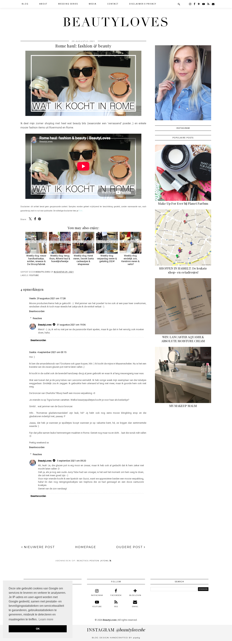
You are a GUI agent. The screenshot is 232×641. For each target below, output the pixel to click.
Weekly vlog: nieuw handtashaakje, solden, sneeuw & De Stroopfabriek (36, 259)
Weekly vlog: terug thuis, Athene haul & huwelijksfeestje (59, 258)
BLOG (25, 4)
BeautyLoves (116, 22)
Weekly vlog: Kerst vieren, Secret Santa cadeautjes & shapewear (83, 259)
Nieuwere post (39, 547)
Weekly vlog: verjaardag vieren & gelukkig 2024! (107, 258)
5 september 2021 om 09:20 (71, 460)
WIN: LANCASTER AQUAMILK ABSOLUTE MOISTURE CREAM (183, 339)
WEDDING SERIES (68, 4)
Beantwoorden (37, 311)
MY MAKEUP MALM (183, 406)
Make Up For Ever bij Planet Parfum (183, 203)
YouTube (34, 275)
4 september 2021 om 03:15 (51, 352)
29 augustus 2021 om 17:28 (51, 298)
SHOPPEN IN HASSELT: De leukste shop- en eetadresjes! (183, 270)
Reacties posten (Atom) (93, 560)
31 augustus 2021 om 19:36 (71, 324)
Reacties (37, 318)
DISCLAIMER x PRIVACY (142, 4)
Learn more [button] (46, 619)
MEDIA (92, 4)
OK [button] (38, 628)
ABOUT (43, 4)
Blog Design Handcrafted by (116, 637)
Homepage (85, 547)
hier (80, 210)
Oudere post (130, 547)
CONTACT (112, 4)
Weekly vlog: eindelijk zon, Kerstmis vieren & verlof (130, 259)
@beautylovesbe (116, 629)
